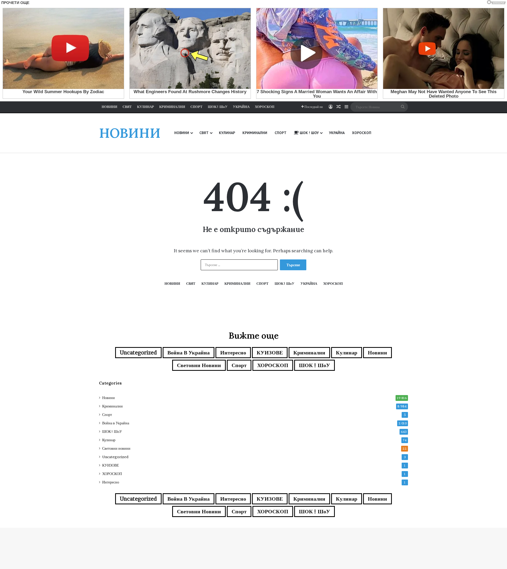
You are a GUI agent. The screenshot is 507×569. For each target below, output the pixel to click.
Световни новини (199, 365)
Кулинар (346, 352)
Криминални (309, 352)
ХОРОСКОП (272, 365)
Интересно (233, 352)
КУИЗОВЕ (270, 352)
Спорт (239, 365)
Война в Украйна (188, 352)
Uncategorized (138, 352)
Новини (377, 352)
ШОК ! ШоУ (314, 365)
